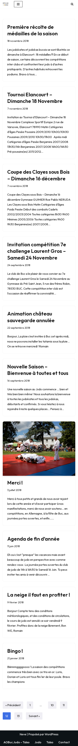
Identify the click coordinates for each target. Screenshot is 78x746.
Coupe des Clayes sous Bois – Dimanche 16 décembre (38, 175)
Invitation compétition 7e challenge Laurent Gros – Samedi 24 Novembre (36, 251)
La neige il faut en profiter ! (38, 595)
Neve (23, 734)
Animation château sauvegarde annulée (31, 316)
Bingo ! (15, 651)
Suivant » (34, 716)
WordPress (51, 734)
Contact (64, 742)
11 (64, 705)
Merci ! (15, 482)
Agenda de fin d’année (33, 539)
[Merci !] (39, 448)
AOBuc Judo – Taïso (16, 742)
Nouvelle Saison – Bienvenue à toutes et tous (37, 369)
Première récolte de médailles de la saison (32, 30)
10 (52, 705)
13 (18, 716)
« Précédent (12, 705)
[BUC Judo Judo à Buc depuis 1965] (6, 4)
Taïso (49, 742)
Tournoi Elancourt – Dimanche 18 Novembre (34, 97)
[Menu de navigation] (18, 4)
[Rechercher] (72, 4)
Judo (38, 742)
